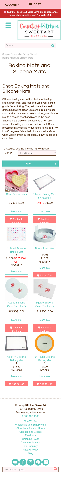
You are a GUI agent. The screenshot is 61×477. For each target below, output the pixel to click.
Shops (5, 54)
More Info (16, 211)
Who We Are (30, 421)
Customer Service (31, 442)
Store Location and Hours (30, 428)
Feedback (30, 435)
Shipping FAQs (30, 439)
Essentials (16, 54)
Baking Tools (29, 54)
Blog (30, 453)
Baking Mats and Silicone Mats (17, 57)
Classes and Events (30, 431)
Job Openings (30, 446)
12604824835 (30, 416)
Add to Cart (45, 275)
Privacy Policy (30, 449)
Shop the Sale (44, 15)
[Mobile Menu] (7, 25)
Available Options (17, 220)
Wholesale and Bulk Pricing (30, 424)
